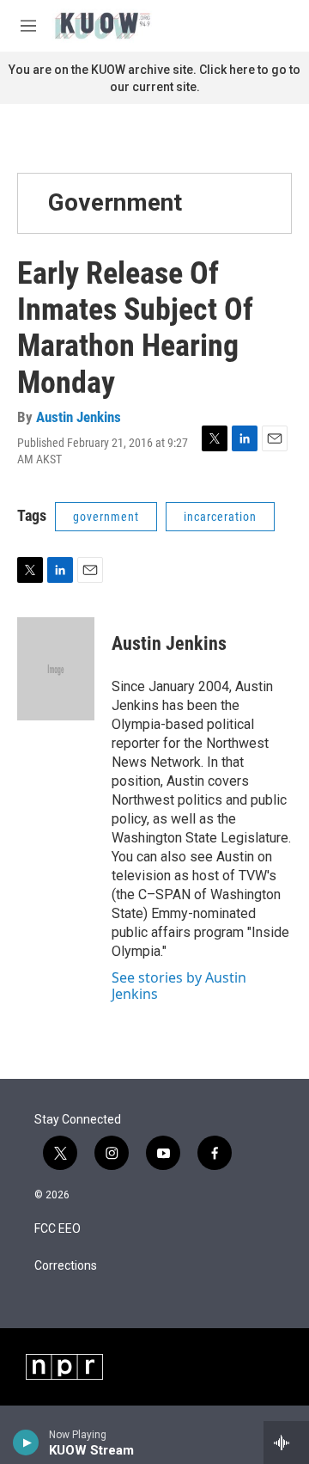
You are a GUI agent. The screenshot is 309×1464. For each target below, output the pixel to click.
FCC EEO (57, 1228)
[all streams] (286, 1442)
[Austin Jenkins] (55, 668)
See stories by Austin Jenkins (179, 985)
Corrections (65, 1265)
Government (115, 202)
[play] (26, 1442)
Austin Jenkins (78, 417)
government (106, 517)
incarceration (220, 517)
